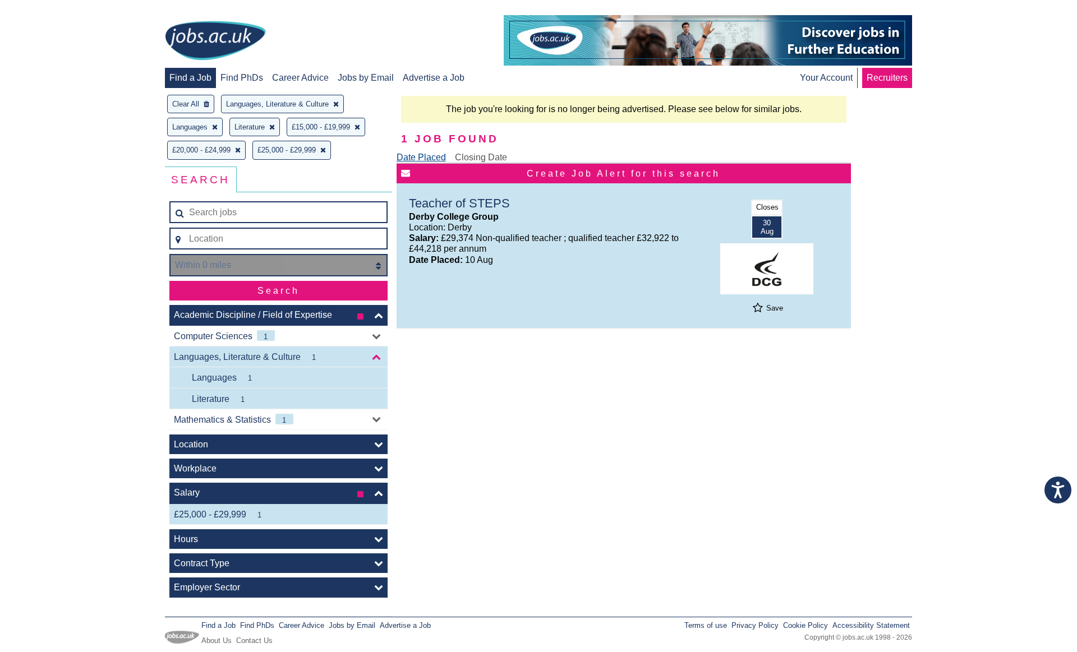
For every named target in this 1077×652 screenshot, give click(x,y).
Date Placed (421, 157)
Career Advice (300, 77)
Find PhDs (241, 77)
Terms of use (705, 625)
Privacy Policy (755, 625)
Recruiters (887, 77)
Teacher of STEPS (459, 203)
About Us (216, 640)
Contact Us (254, 640)
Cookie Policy (805, 625)
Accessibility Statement (871, 625)
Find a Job (190, 77)
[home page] (215, 41)
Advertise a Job (433, 77)
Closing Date (481, 157)
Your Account (826, 77)
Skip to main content (44, 10)
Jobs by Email (366, 77)
